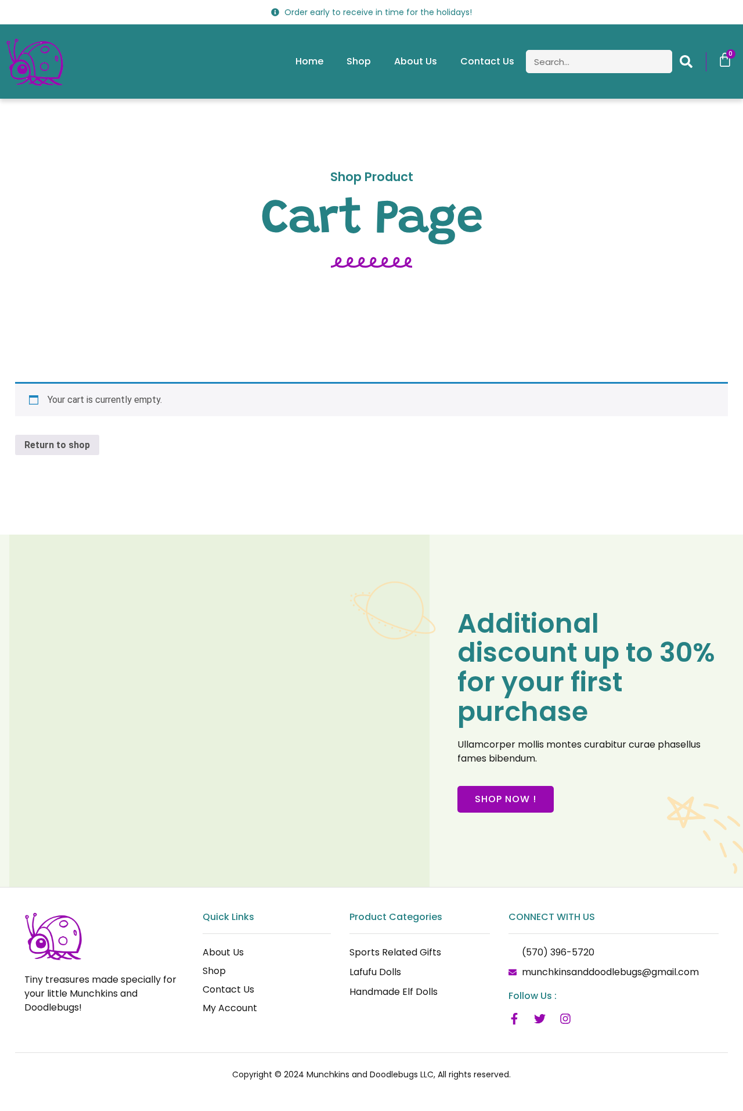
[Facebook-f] (514, 1019)
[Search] (686, 61)
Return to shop (57, 444)
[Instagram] (565, 1019)
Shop (359, 61)
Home (309, 61)
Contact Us (487, 61)
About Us (415, 61)
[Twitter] (540, 1019)
